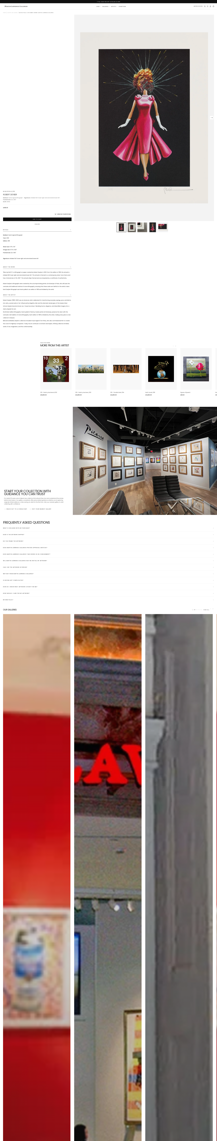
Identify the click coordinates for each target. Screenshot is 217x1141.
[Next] (176, 346)
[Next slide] (213, 609)
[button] (198, 6)
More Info (6, 201)
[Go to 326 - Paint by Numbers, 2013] (91, 369)
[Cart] (213, 6)
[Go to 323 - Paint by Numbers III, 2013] (56, 369)
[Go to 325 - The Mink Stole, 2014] (126, 369)
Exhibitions (122, 6)
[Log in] (210, 6)
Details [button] (5, 229)
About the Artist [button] (9, 295)
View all (206, 610)
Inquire (37, 224)
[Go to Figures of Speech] (196, 369)
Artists (113, 6)
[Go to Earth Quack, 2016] (161, 369)
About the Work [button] (9, 267)
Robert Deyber (10, 194)
